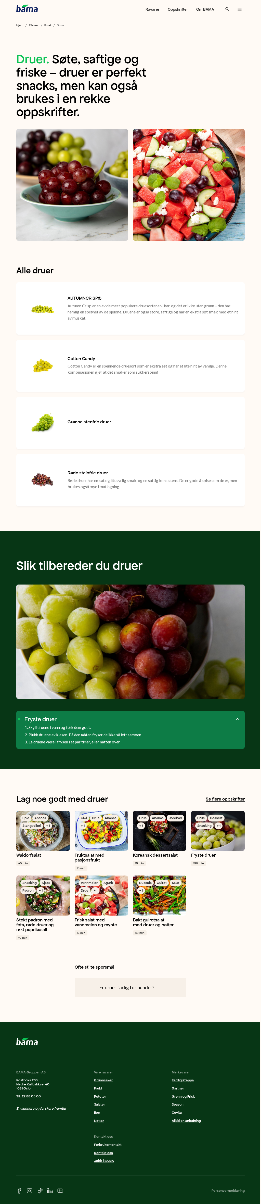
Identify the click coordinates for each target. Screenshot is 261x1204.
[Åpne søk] (227, 9)
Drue (96, 818)
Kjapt (46, 883)
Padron (28, 890)
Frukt (47, 25)
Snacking (204, 825)
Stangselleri (31, 825)
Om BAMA (205, 9)
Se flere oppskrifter (225, 799)
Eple (25, 818)
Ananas (40, 818)
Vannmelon (89, 883)
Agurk (108, 883)
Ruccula (145, 883)
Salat (175, 883)
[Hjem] (27, 8)
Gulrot (162, 883)
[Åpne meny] (239, 9)
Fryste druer (40, 719)
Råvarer (153, 9)
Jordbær (175, 818)
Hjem (19, 25)
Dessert (216, 818)
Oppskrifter (178, 9)
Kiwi (84, 818)
